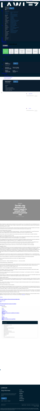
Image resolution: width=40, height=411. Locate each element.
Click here (23, 294)
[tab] (7, 13)
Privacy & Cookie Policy (7, 78)
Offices (4, 59)
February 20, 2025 (4, 311)
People (4, 58)
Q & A (5, 74)
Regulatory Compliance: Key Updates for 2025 (7, 71)
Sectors (4, 41)
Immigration (20, 203)
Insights (4, 60)
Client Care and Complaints (8, 77)
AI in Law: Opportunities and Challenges (15, 71)
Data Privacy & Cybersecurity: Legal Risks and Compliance (8, 68)
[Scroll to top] (0, 369)
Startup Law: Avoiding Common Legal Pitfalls (16, 67)
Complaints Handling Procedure (8, 76)
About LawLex (5, 73)
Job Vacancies (6, 75)
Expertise (4, 4)
